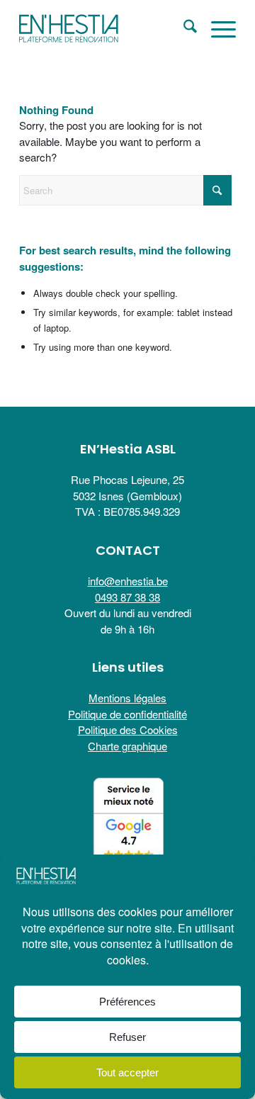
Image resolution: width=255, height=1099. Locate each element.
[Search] (183, 28)
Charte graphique (127, 745)
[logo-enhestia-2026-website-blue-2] (106, 28)
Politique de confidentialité (127, 713)
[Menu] (216, 28)
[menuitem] (183, 28)
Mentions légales (127, 697)
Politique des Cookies (128, 729)
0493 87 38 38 (127, 597)
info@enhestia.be (128, 580)
